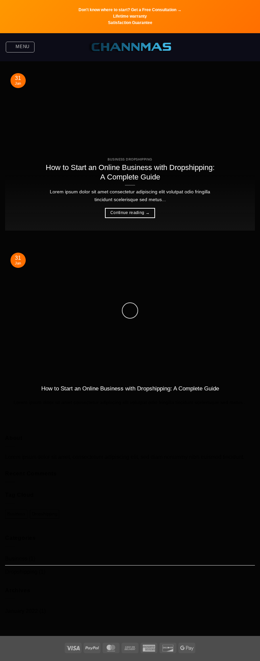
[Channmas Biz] (130, 47)
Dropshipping (44, 513)
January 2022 (21, 611)
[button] (20, 47)
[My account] (251, 47)
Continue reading (130, 213)
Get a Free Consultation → (156, 9)
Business (16, 513)
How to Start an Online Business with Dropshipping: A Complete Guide (130, 172)
